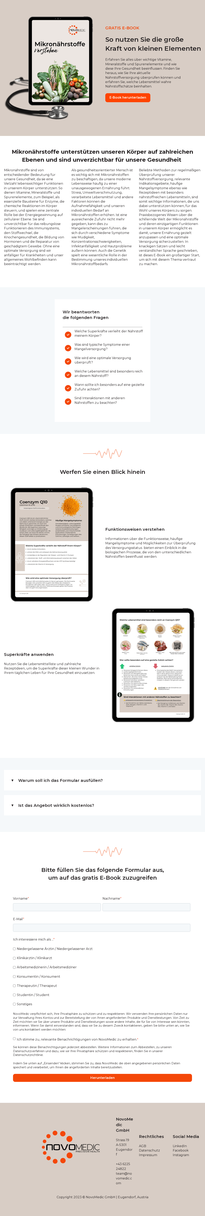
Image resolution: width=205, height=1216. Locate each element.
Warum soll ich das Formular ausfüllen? (60, 780)
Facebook (181, 1150)
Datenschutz (149, 1150)
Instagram (181, 1155)
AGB (142, 1146)
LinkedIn (180, 1146)
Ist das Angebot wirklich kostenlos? (56, 805)
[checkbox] (101, 976)
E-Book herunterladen (128, 97)
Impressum (148, 1155)
